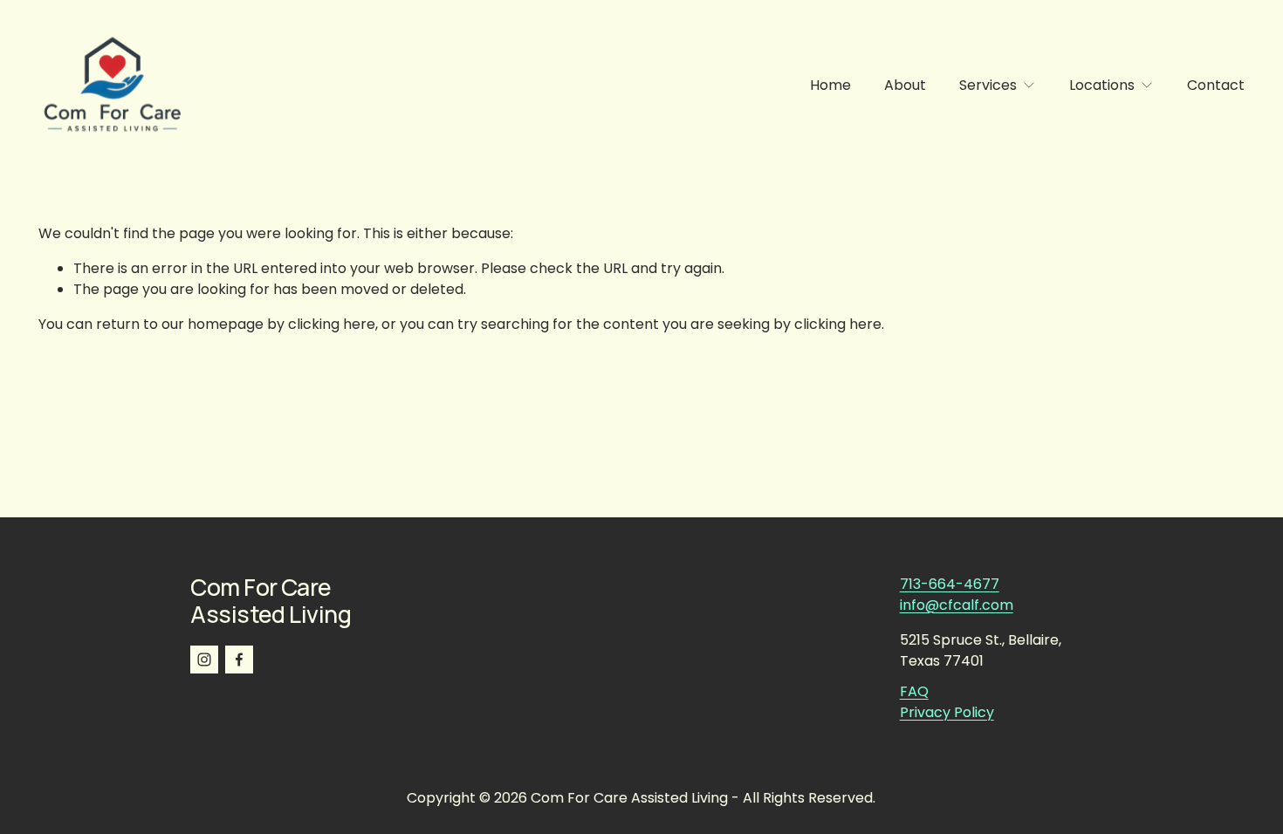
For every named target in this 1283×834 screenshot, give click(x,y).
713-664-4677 (949, 584)
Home (830, 85)
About (905, 85)
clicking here (331, 324)
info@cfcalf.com (956, 605)
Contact (1216, 85)
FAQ (914, 691)
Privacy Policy (947, 712)
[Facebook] (239, 659)
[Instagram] (204, 659)
